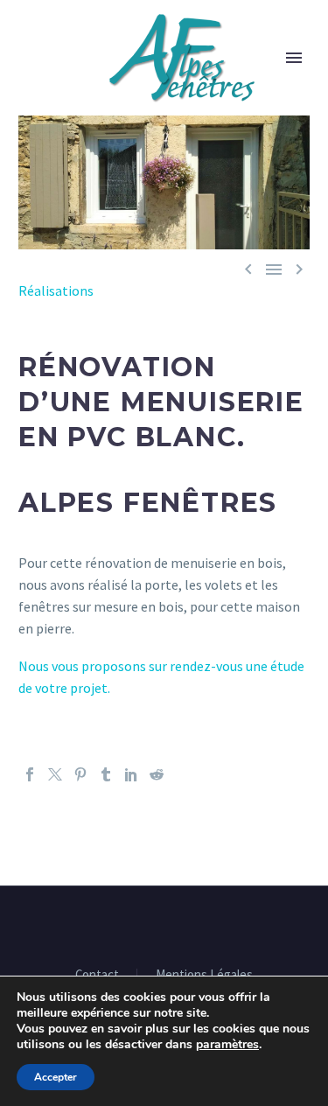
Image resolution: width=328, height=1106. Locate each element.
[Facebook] (30, 774)
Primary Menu (294, 58)
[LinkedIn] (131, 774)
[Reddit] (157, 774)
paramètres (227, 1045)
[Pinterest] (80, 774)
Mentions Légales (204, 975)
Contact (97, 975)
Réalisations (56, 290)
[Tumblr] (106, 774)
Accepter (55, 1077)
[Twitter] (55, 774)
